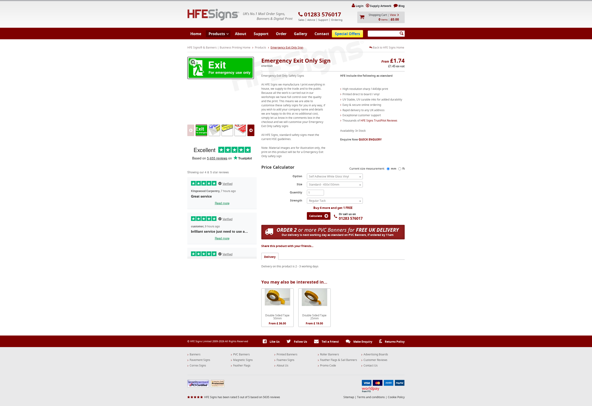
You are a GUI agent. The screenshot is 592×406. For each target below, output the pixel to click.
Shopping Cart (378, 15)
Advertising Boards (376, 354)
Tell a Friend (330, 342)
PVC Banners (241, 354)
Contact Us (371, 365)
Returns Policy (394, 342)
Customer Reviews (375, 360)
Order (281, 33)
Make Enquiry (362, 342)
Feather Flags (241, 365)
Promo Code (328, 365)
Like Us (274, 342)
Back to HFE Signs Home (388, 47)
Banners (195, 354)
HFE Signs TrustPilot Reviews (379, 120)
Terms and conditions (371, 397)
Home (195, 33)
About (240, 33)
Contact (321, 33)
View (393, 15)
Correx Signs (198, 365)
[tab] (269, 256)
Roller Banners (329, 354)
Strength (296, 200)
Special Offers (347, 33)
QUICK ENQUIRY (370, 139)
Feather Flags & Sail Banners (338, 360)
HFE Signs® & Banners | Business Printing (213, 15)
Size (299, 184)
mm (393, 169)
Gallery (300, 33)
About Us (282, 365)
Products (217, 33)
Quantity (296, 192)
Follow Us (300, 342)
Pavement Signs (200, 360)
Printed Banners (287, 354)
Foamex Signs (285, 360)
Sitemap (348, 397)
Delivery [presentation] (270, 257)
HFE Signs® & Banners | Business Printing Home (218, 47)
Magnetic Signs (243, 360)
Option (297, 176)
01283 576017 (322, 14)
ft (403, 169)
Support (261, 33)
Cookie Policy (396, 397)
